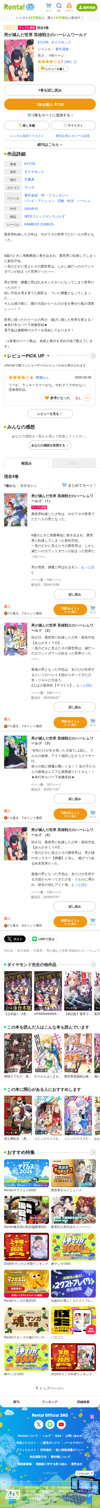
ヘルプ (46, 1436)
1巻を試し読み (50, 90)
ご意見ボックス (50, 1442)
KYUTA (43, 42)
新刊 (16, 1401)
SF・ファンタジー (54, 195)
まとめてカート (80, 485)
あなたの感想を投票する (48, 445)
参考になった (60, 397)
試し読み (75, 594)
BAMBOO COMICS (39, 224)
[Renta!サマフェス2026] (30, 7)
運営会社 (76, 1464)
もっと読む (84, 685)
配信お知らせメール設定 (73, 135)
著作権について (61, 1457)
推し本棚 (29, 125)
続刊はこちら (48, 144)
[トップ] (14, 6)
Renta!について (28, 1436)
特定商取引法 (38, 1457)
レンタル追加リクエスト (27, 135)
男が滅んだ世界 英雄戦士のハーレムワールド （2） (62, 627)
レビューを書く (55, 69)
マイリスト (75, 125)
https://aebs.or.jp (34, 1502)
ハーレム (84, 200)
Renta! (8, 950)
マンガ (29, 187)
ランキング (49, 1401)
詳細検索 (83, 1401)
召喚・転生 (65, 200)
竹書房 (29, 179)
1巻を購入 (50, 104)
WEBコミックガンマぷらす (44, 216)
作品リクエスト (26, 1442)
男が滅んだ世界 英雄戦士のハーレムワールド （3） (62, 740)
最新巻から (28, 485)
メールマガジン (74, 1442)
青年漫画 (62, 48)
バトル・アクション (39, 200)
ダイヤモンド (61, 42)
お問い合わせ (73, 1436)
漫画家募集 (25, 1464)
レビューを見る (48, 413)
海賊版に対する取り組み (51, 1464)
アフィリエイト (26, 1450)
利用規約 (46, 1450)
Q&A (58, 1436)
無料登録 (89, 7)
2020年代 (31, 208)
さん (42, 377)
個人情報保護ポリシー (70, 1450)
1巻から (10, 485)
